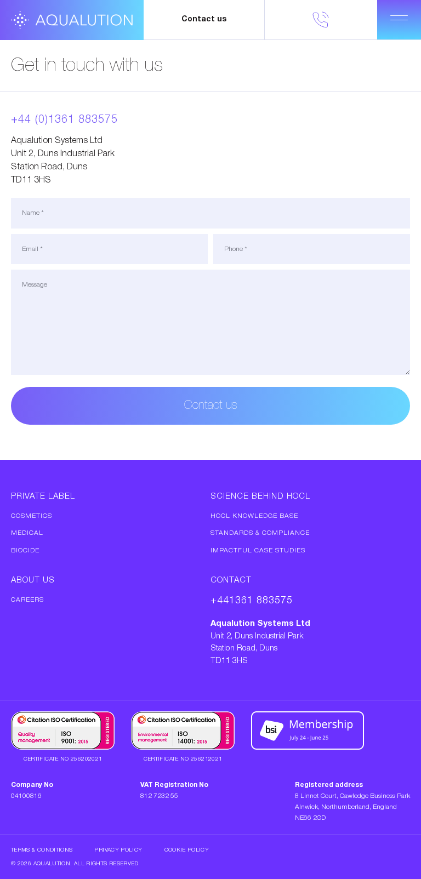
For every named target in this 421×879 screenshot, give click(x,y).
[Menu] (399, 19)
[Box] (72, 20)
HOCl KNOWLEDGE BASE (254, 516)
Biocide (25, 550)
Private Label (43, 496)
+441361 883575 (251, 600)
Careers (27, 600)
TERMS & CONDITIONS (41, 850)
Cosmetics (31, 516)
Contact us (203, 19)
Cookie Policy (186, 850)
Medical (27, 533)
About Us (33, 580)
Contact (231, 580)
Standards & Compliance (260, 533)
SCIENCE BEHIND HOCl (260, 496)
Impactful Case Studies (257, 550)
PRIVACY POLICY (118, 850)
